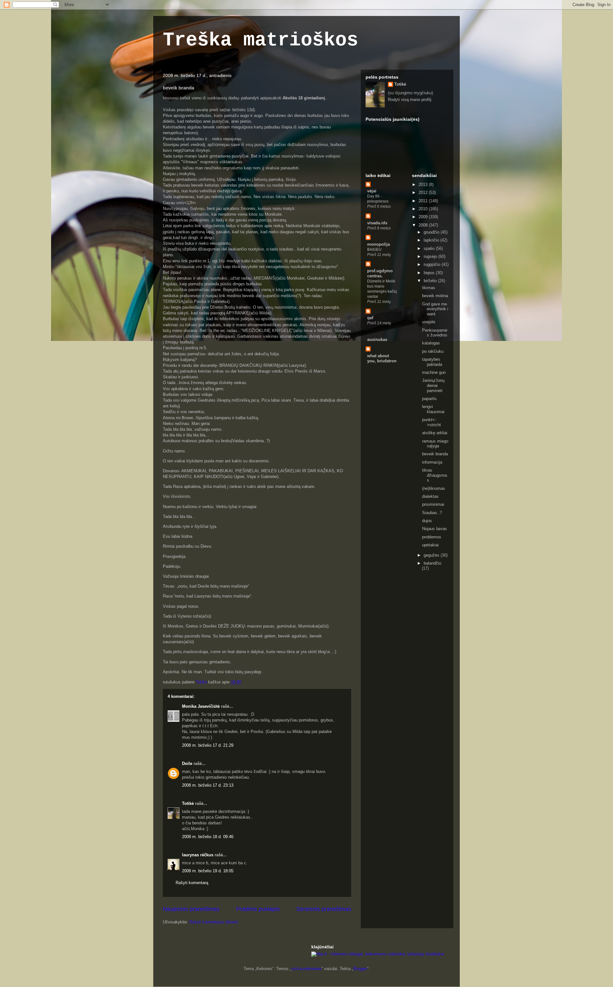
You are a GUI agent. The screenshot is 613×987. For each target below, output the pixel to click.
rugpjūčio (433, 264)
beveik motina (435, 295)
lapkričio (432, 240)
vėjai (371, 191)
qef (370, 317)
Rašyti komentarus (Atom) (213, 922)
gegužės (432, 555)
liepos (430, 272)
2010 (424, 208)
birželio (431, 280)
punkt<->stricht (431, 422)
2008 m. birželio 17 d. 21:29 (207, 745)
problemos (431, 537)
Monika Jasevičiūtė (201, 706)
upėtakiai (430, 545)
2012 (424, 192)
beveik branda (435, 453)
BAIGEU (374, 249)
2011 (424, 200)
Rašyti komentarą (192, 882)
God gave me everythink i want (435, 309)
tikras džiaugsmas (434, 475)
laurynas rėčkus (197, 854)
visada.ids (377, 222)
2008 (424, 225)
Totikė (188, 803)
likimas (428, 287)
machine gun (434, 372)
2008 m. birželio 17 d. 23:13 (207, 785)
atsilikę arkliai (434, 432)
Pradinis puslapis (258, 909)
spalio (430, 248)
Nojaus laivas (434, 528)
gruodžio (432, 232)
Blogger (360, 968)
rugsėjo (431, 256)
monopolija (378, 244)
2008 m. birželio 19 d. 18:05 (207, 870)
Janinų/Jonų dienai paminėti (433, 385)
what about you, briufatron (382, 358)
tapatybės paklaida (432, 362)
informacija (432, 462)
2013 (424, 184)
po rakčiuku (432, 351)
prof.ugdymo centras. (380, 273)
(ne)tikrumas (433, 488)
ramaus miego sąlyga (435, 444)
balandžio (432, 563)
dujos (427, 520)
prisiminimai (433, 504)
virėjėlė (428, 322)
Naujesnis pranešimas (191, 909)
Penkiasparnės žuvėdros (434, 333)
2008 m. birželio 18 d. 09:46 (207, 836)
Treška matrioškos (260, 40)
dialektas (430, 496)
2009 (424, 216)
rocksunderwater (306, 968)
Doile (187, 763)
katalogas (431, 343)
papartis (429, 398)
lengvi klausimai (433, 409)
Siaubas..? (432, 512)
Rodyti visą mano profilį (409, 99)
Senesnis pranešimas (323, 909)
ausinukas (377, 339)
